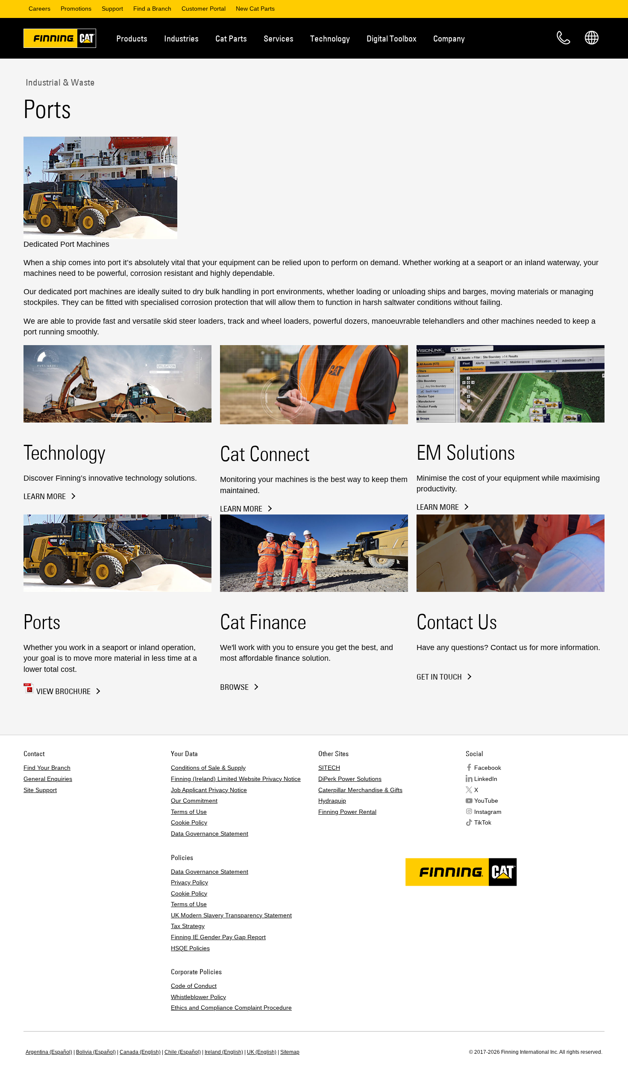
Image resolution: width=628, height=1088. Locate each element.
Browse (234, 687)
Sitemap (289, 1052)
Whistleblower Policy (198, 996)
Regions (592, 37)
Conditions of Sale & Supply (208, 767)
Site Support (40, 789)
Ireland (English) (224, 1052)
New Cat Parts (255, 8)
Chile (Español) (182, 1052)
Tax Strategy (188, 925)
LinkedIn (485, 778)
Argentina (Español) (49, 1052)
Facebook (487, 767)
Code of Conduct (194, 985)
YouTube (486, 800)
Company (449, 38)
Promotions (76, 8)
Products (131, 38)
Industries (181, 38)
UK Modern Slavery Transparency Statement (231, 915)
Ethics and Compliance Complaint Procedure (231, 1007)
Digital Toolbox (392, 38)
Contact (563, 37)
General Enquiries (47, 778)
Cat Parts (231, 38)
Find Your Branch (46, 767)
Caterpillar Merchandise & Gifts (360, 789)
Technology (330, 38)
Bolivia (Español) (96, 1052)
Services (278, 38)
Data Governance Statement (209, 833)
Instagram (488, 811)
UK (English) (261, 1052)
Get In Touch (439, 677)
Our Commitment (194, 800)
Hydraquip (332, 800)
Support (112, 8)
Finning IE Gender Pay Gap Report (218, 937)
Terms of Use (189, 811)
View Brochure (63, 691)
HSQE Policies (190, 948)
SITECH (329, 767)
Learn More (44, 496)
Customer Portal (204, 8)
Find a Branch (152, 8)
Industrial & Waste (59, 82)
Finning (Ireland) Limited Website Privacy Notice (236, 778)
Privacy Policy (189, 882)
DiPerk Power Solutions (349, 778)
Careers (39, 8)
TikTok (482, 822)
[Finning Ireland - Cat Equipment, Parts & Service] (59, 40)
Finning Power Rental (347, 811)
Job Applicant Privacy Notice (209, 789)
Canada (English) (140, 1052)
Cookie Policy (189, 822)
